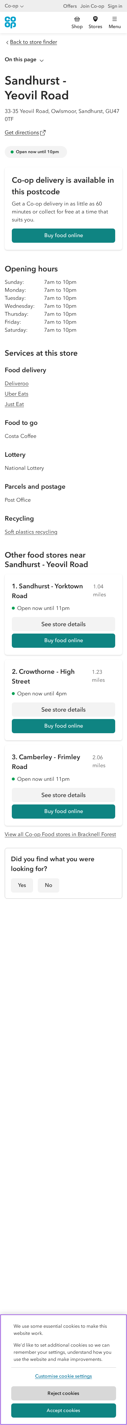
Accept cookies (63, 1410)
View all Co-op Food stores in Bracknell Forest (60, 834)
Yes (22, 885)
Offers (70, 6)
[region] (63, 1369)
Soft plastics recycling (31, 532)
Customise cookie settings (63, 1376)
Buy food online (63, 235)
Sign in (115, 6)
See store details (78, 626)
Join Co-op (92, 6)
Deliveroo (17, 383)
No (48, 885)
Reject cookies (63, 1393)
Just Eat (14, 404)
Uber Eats (16, 394)
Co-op (11, 6)
